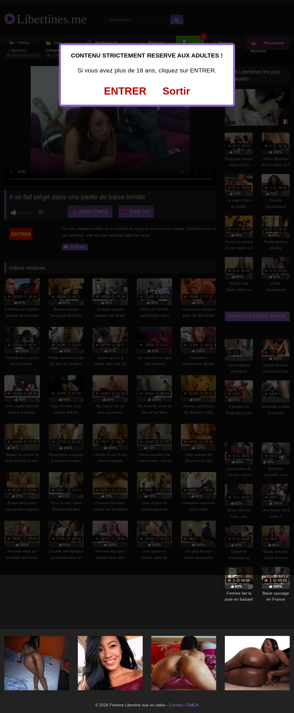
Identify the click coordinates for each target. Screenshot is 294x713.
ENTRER (125, 91)
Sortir (176, 91)
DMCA (193, 705)
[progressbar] (239, 586)
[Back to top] (277, 696)
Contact (176, 705)
